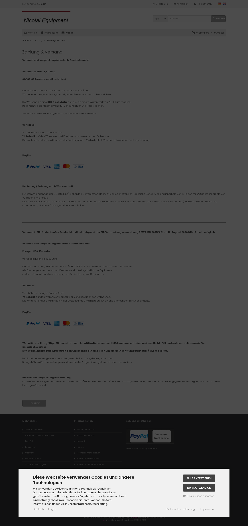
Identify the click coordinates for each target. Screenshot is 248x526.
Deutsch (38, 509)
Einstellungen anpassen (200, 495)
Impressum (207, 509)
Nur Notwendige (199, 487)
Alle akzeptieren (199, 478)
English (52, 509)
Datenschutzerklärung (180, 509)
